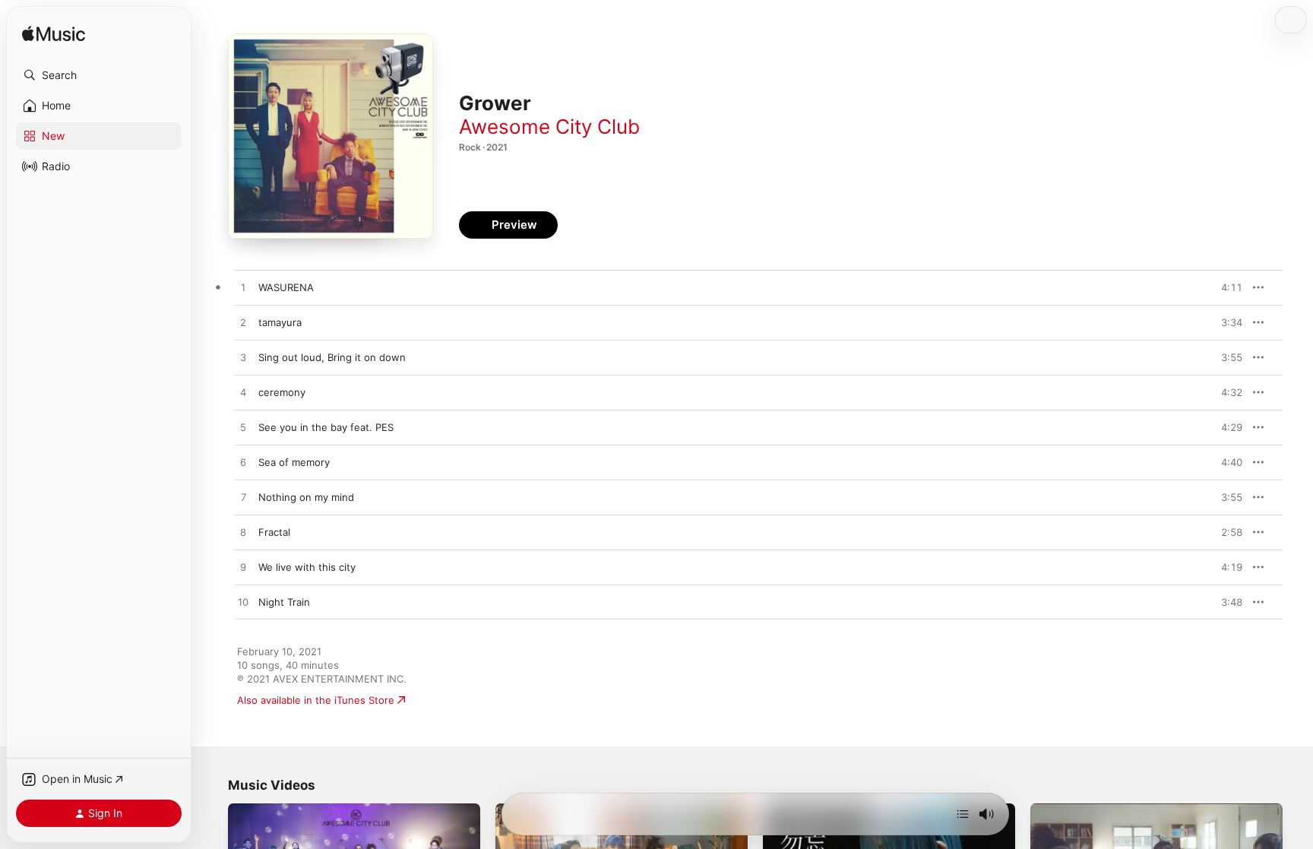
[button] (99, 75)
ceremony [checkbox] (281, 392)
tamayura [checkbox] (280, 322)
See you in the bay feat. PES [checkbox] (326, 427)
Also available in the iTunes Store (315, 700)
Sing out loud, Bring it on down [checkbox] (332, 357)
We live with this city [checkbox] (307, 567)
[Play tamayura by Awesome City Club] (243, 323)
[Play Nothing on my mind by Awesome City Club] (243, 498)
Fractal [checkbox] (274, 532)
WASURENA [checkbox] (286, 287)
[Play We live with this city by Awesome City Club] (243, 568)
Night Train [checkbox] (284, 602)
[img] (53, 34)
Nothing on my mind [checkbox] (306, 497)
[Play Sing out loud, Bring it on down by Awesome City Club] (243, 358)
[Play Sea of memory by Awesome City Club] (243, 463)
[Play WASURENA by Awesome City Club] (243, 288)
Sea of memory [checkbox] (294, 462)
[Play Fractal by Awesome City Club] (243, 533)
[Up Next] (963, 814)
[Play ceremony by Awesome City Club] (243, 393)
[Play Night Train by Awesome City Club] (243, 603)
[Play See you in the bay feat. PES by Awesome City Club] (243, 428)
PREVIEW (1225, 287)
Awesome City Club (549, 126)
